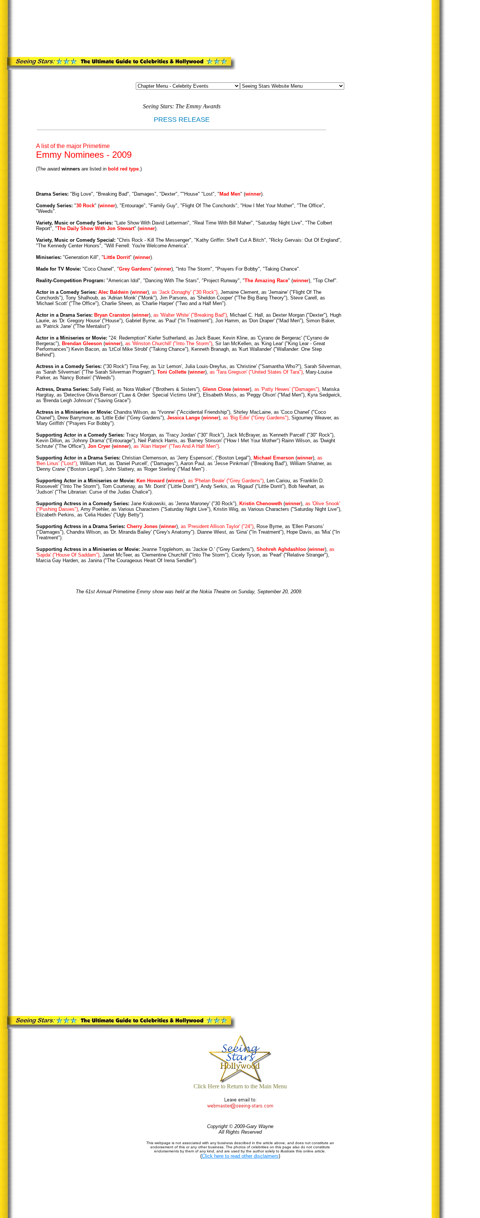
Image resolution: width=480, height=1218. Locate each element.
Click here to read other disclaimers (240, 1156)
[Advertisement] (159, 27)
